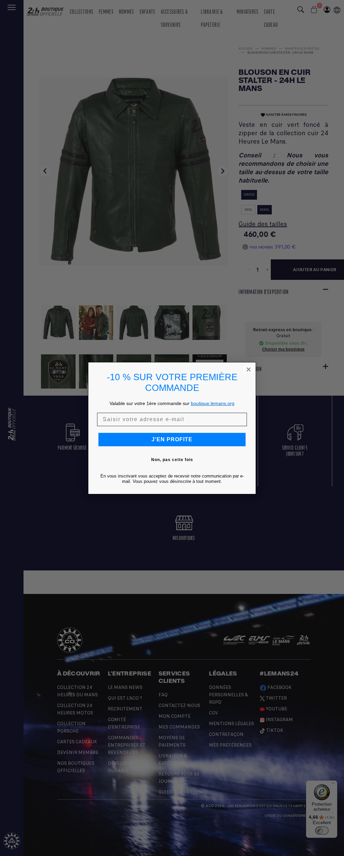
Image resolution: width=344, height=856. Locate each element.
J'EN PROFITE (172, 439)
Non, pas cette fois (172, 459)
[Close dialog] (249, 369)
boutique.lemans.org (212, 403)
